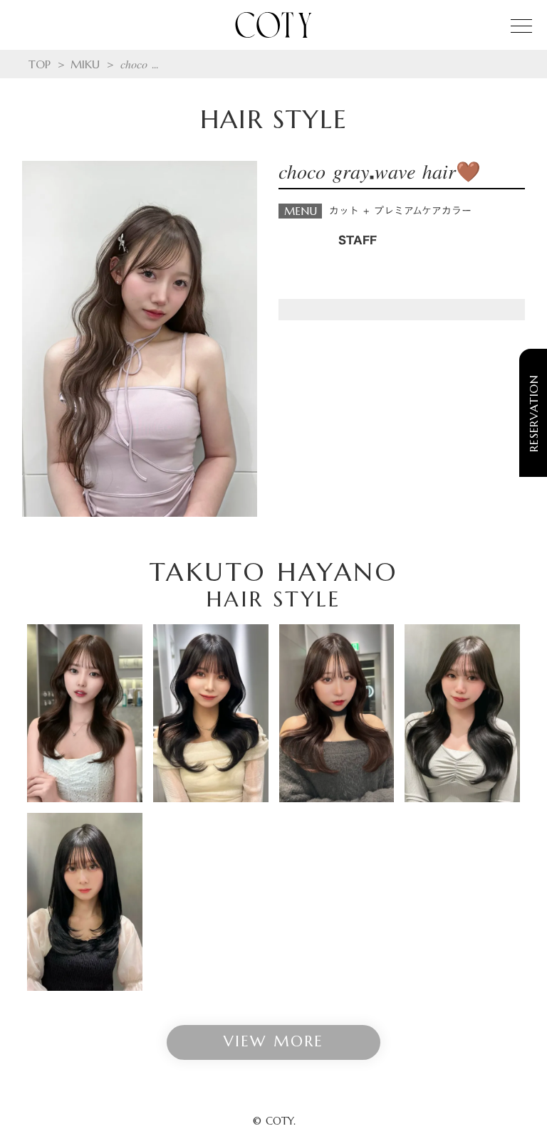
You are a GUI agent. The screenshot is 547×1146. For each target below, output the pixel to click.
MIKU (85, 64)
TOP (39, 64)
